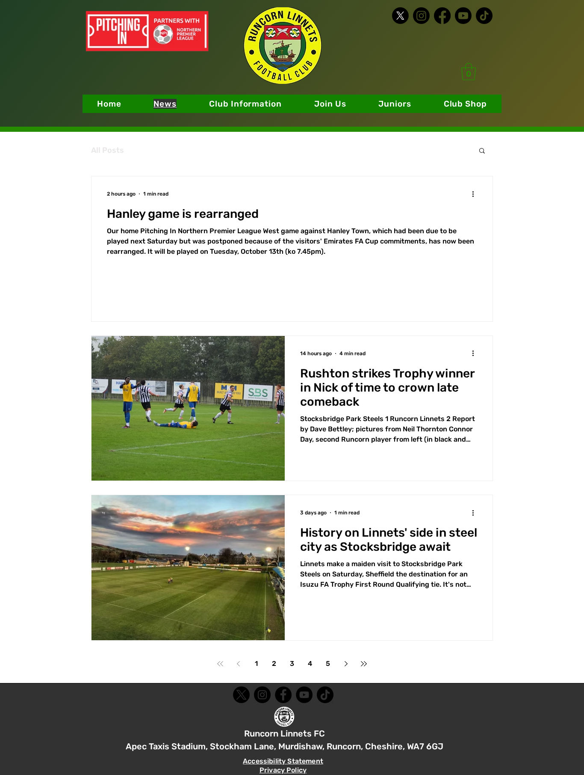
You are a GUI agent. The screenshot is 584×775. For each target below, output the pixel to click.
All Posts (107, 150)
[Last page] (364, 663)
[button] (245, 104)
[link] (468, 71)
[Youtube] (463, 15)
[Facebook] (442, 15)
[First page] (220, 663)
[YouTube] (304, 694)
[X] (400, 15)
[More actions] (476, 194)
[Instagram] (421, 15)
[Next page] (346, 663)
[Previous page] (238, 663)
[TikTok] (484, 15)
